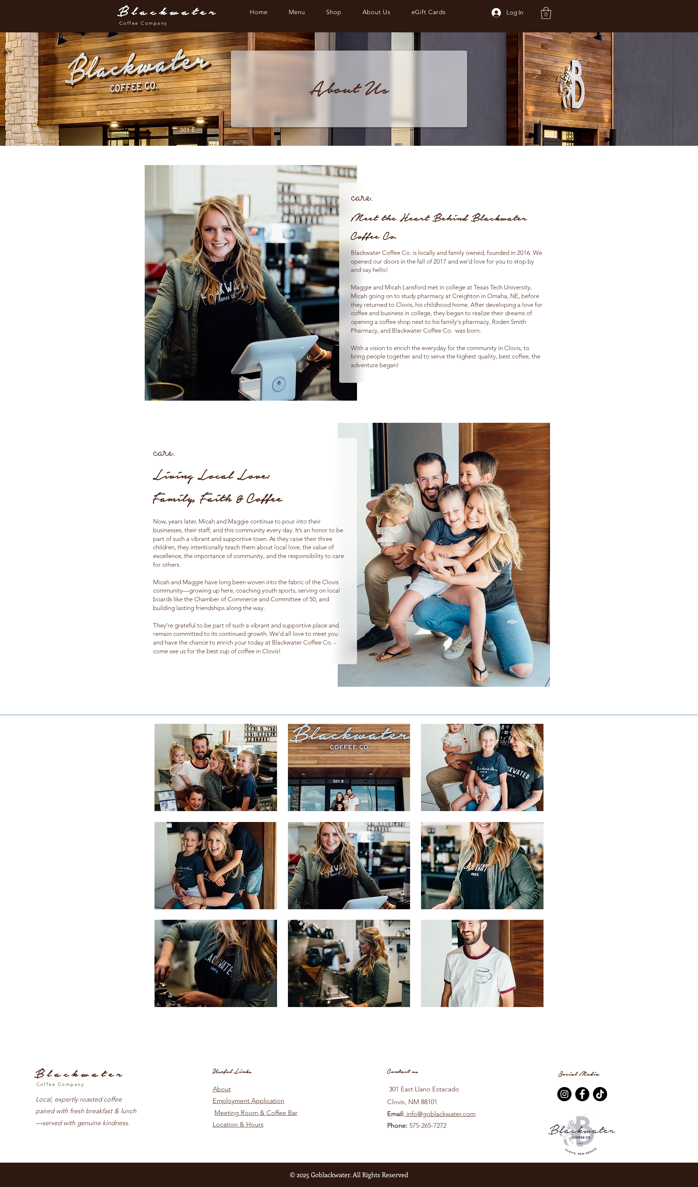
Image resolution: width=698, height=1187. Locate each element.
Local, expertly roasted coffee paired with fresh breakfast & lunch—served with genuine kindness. (86, 1111)
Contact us (402, 1071)
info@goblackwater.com (440, 1114)
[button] (546, 13)
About (222, 1089)
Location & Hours (238, 1124)
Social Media (578, 1074)
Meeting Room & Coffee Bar (255, 1113)
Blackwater (167, 11)
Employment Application (248, 1101)
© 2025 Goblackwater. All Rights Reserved (349, 1174)
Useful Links (232, 1071)
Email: (396, 1114)
